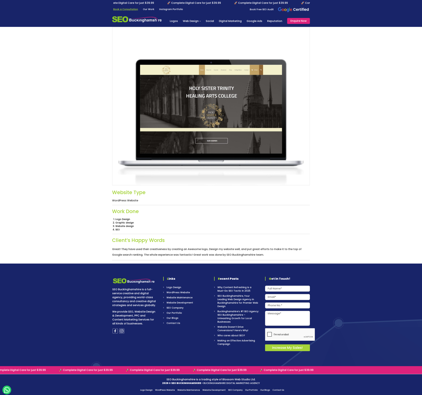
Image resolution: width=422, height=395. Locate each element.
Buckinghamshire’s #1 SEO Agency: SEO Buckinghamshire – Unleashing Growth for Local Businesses (238, 316)
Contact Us (173, 323)
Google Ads (254, 21)
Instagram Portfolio (171, 9)
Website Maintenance (179, 297)
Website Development (179, 302)
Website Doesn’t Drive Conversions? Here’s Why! (232, 328)
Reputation (274, 21)
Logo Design (173, 287)
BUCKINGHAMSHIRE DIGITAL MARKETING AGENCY (231, 383)
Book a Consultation (125, 9)
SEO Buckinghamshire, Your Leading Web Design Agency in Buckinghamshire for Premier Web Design (237, 301)
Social (210, 21)
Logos (174, 21)
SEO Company (174, 307)
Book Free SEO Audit (262, 9)
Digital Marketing (230, 21)
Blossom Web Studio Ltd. (239, 379)
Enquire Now (298, 21)
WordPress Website (178, 292)
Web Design (191, 21)
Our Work (148, 9)
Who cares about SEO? (231, 335)
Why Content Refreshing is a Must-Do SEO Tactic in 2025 (234, 289)
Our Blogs (172, 318)
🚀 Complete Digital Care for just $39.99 (179, 3)
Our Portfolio (174, 313)
